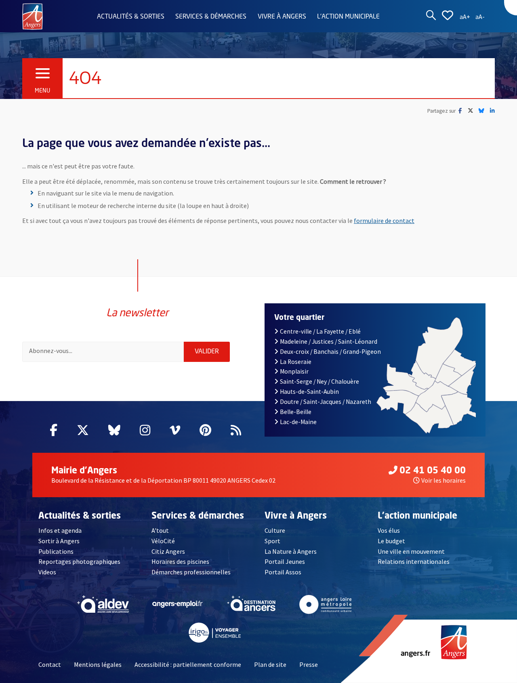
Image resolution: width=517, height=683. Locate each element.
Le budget (391, 541)
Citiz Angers (168, 551)
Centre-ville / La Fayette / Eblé (320, 331)
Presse (308, 664)
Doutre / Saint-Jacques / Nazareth (325, 402)
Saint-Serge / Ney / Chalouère (319, 381)
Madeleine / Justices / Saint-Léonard (328, 341)
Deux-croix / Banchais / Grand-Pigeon (330, 351)
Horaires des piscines (180, 561)
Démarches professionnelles (191, 572)
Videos (47, 572)
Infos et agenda (60, 530)
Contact (49, 664)
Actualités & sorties (130, 17)
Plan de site (270, 664)
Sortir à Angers (59, 541)
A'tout (160, 530)
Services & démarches (210, 17)
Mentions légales (98, 664)
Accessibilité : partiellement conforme (188, 664)
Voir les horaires (443, 480)
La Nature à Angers (291, 551)
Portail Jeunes (285, 561)
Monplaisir (294, 371)
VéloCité (163, 541)
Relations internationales (414, 561)
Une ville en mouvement (411, 551)
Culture (275, 530)
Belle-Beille (295, 412)
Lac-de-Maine (298, 422)
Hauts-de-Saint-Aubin (309, 391)
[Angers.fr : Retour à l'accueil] (32, 16)
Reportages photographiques (79, 561)
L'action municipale (348, 17)
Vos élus (389, 530)
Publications (56, 551)
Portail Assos (283, 572)
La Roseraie (295, 362)
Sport (272, 541)
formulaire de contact (384, 220)
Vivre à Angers (282, 17)
